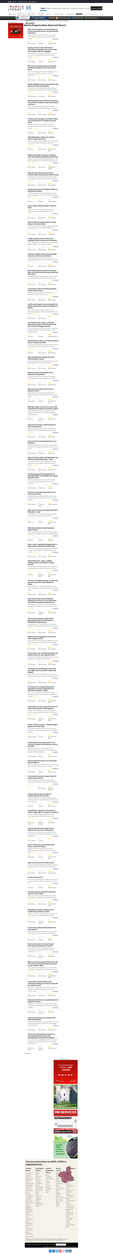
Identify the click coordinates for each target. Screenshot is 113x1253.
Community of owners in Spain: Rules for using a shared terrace (42, 777)
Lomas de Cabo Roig (70, 1225)
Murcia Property (42, 80)
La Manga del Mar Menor (29, 1186)
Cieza (47, 1184)
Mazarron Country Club (69, 1204)
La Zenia (68, 1223)
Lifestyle (49, 14)
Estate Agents (51, 234)
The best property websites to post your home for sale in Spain (42, 893)
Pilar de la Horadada (28, 1207)
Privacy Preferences (61, 1244)
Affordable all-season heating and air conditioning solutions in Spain (41, 911)
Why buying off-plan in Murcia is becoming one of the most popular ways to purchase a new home (43, 102)
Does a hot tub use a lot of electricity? (41, 863)
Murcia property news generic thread (45, 1240)
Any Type (50, 488)
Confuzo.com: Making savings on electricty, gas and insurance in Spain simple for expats (43, 582)
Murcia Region (31, 401)
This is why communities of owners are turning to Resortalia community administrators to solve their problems (41, 1036)
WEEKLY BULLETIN (32, 1)
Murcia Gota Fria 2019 (31, 1240)
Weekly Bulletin (59, 1240)
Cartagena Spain (46, 1239)
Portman (28, 1213)
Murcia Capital (31, 218)
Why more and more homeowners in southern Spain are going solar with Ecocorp (43, 174)
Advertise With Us (72, 1246)
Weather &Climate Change (21, 14)
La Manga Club (30, 1183)
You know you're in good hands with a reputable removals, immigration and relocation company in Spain (41, 689)
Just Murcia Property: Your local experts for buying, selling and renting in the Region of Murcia (43, 306)
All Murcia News (52, 43)
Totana (37, 1206)
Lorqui (57, 1192)
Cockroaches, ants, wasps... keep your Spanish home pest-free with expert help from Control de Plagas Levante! (42, 324)
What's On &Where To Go (31, 14)
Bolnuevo (38, 1180)
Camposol (40, 61)
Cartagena (40, 43)
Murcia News (12, 14)
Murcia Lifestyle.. (52, 682)
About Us (66, 1246)
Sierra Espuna (39, 1204)
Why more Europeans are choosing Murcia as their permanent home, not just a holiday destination (43, 31)
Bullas (47, 1175)
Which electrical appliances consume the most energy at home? (42, 638)
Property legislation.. (53, 504)
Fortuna (48, 1185)
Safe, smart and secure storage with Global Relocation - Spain (43, 511)
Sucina (57, 1206)
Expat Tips (30, 133)
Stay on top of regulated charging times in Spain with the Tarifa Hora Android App (42, 545)
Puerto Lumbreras (38, 1201)
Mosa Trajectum (42, 218)
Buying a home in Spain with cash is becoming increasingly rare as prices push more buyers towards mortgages (42, 49)
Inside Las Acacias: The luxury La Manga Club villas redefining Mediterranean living (42, 156)
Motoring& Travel (41, 14)
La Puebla (28, 1188)
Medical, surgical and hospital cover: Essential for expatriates (40, 374)
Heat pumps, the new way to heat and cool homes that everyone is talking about (42, 708)
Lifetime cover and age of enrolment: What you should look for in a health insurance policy (43, 121)
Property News (59, 14)
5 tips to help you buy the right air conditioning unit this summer (39, 795)
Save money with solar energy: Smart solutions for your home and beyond (41, 829)
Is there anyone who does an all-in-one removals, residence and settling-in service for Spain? (43, 744)
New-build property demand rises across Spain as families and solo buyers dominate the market (43, 272)
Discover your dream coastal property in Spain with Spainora (42, 426)
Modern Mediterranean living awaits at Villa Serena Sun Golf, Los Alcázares (43, 85)
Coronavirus (53, 1239)
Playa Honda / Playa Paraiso (29, 1210)
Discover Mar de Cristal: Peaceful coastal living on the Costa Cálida (42, 223)
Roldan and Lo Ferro (29, 1215)
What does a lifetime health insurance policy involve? (41, 529)
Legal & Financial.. (32, 384)
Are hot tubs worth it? (35, 877)
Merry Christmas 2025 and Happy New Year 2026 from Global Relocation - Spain (43, 458)
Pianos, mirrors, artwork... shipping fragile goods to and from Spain (42, 726)
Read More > (56, 38)
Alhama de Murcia (56, 8)
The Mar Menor (28, 1169)
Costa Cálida (41, 488)
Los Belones (29, 1197)
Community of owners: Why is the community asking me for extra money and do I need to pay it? (43, 983)
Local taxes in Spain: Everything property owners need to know (42, 290)
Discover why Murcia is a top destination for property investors (43, 1001)
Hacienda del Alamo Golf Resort (39, 1190)
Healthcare (50, 133)
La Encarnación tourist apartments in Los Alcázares (42, 442)
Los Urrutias (29, 1201)
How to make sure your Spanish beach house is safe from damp (41, 846)
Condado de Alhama (39, 1184)
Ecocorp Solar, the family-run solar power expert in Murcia (42, 762)
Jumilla (64, 8)
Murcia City (59, 1199)
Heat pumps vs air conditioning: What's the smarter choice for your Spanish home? (43, 654)
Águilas (49, 8)
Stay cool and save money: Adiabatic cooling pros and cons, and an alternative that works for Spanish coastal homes (42, 601)
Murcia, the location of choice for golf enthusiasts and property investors (41, 945)
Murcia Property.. (32, 43)
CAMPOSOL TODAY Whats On (33, 1239)
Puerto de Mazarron (38, 1198)
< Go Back (27, 1053)
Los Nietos (28, 1199)
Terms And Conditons (47, 1246)
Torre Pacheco (29, 1234)
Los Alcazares (29, 1195)
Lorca (68, 8)
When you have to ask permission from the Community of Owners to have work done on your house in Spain (43, 964)
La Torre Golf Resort (29, 1191)
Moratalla (48, 1189)
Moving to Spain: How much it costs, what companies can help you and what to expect (43, 408)
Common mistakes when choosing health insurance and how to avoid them (42, 255)
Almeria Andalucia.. (32, 736)
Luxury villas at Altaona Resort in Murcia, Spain (42, 207)
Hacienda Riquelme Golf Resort (60, 1188)
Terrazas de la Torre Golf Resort (29, 1230)
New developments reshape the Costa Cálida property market (41, 358)
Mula (47, 1190)
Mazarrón (81, 8)
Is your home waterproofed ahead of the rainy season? (42, 929)
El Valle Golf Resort (59, 1184)
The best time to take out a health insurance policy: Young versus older (43, 342)
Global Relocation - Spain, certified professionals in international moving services (41, 563)
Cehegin (48, 1182)
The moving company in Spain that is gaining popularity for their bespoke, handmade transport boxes (41, 620)
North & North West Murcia (50, 1170)
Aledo (37, 1175)
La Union (28, 1194)
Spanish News (71, 14)
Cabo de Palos (41, 167)
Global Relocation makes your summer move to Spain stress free (41, 138)
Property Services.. (52, 201)
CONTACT (14, 1)
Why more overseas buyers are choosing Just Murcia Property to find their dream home (42, 68)
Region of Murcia (42, 133)
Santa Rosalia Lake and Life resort (29, 1225)
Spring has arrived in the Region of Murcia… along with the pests (43, 190)
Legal (61, 1246)
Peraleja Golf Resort (59, 1201)
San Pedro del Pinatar (29, 1220)
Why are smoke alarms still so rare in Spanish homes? (40, 390)
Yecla (47, 1192)
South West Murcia (40, 1169)
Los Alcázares (74, 8)
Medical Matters (52, 266)
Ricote (57, 1204)
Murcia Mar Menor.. (32, 96)
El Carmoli (28, 1176)
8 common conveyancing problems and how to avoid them (41, 493)
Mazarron (38, 1195)
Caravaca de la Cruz (49, 1179)
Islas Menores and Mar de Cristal (29, 1179)
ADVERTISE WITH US (22, 1)
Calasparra (49, 1177)
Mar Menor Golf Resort (30, 1203)
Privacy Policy (56, 1246)
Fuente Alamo (39, 1187)
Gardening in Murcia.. (53, 336)
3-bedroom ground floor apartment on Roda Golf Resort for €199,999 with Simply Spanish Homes (43, 476)
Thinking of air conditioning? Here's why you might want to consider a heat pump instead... (42, 670)
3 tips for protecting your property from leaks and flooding (42, 1019)
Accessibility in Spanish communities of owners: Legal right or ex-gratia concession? (43, 811)
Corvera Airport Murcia (62, 1239)
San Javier (87, 8)
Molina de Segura (58, 1194)
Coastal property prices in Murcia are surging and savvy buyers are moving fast (42, 239)
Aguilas (38, 1173)
